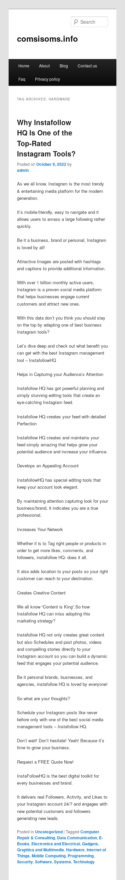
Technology (84, 862)
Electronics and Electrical (55, 844)
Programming (81, 856)
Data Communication (77, 838)
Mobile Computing (49, 856)
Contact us (87, 65)
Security (25, 862)
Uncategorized (49, 832)
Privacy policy (47, 79)
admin (23, 170)
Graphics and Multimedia (40, 850)
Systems (62, 862)
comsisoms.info (47, 38)
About (44, 65)
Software (43, 862)
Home (23, 65)
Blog (64, 65)
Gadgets (90, 844)
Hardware (75, 850)
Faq (21, 79)
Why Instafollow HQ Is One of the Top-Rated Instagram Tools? (46, 138)
